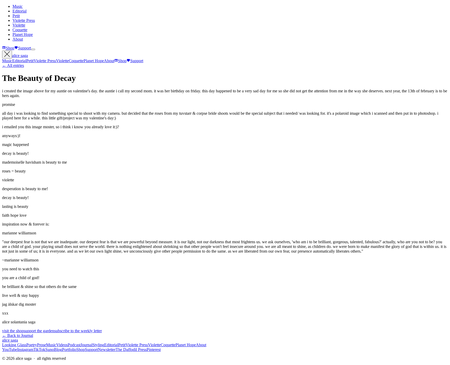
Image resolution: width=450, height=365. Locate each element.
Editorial (19, 11)
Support (24, 48)
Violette (18, 25)
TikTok (39, 349)
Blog (58, 349)
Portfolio (69, 349)
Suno (49, 349)
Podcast (74, 345)
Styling (98, 345)
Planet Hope (22, 34)
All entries (13, 65)
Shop (10, 48)
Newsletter (107, 349)
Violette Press (23, 20)
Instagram (25, 349)
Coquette (19, 30)
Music (17, 6)
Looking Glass (14, 345)
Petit (16, 16)
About (17, 39)
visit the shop (13, 331)
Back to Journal (17, 335)
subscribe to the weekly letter (78, 331)
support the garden (39, 331)
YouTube (9, 349)
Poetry (31, 345)
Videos (62, 345)
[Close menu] (7, 54)
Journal (86, 345)
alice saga (20, 55)
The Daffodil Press (131, 349)
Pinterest (154, 349)
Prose (41, 345)
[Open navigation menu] (33, 49)
